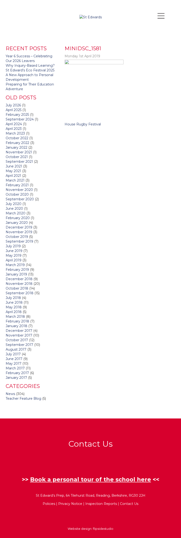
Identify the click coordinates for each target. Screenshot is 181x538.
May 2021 (13, 171)
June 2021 (14, 166)
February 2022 (17, 143)
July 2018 (13, 298)
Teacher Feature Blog (23, 398)
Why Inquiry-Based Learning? (30, 65)
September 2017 (19, 345)
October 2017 (17, 340)
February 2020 (18, 218)
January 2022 (16, 147)
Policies (49, 504)
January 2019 (16, 274)
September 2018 (19, 293)
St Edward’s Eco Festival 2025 (30, 70)
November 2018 (19, 284)
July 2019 (13, 246)
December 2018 (19, 279)
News (10, 394)
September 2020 (20, 199)
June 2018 (14, 302)
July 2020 (13, 204)
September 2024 (20, 119)
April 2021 (13, 176)
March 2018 (15, 316)
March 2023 (15, 133)
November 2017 (19, 335)
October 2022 (17, 138)
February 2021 (17, 185)
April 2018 (14, 312)
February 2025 (17, 114)
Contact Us (129, 504)
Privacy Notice (70, 504)
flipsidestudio (103, 528)
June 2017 (14, 359)
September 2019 (19, 241)
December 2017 (19, 331)
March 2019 (15, 265)
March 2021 (15, 180)
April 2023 (14, 129)
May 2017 (13, 363)
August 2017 (16, 349)
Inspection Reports (101, 504)
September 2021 (19, 161)
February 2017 (17, 373)
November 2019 (19, 232)
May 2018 (14, 307)
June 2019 (14, 251)
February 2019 (17, 269)
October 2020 (17, 194)
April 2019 (13, 260)
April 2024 (14, 124)
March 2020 (15, 213)
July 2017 (13, 354)
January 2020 (17, 223)
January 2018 (16, 326)
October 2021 (17, 157)
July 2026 (13, 105)
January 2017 (16, 377)
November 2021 (19, 152)
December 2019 (19, 227)
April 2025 (13, 110)
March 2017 (15, 368)
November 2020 (19, 190)
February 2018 (17, 321)
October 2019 (17, 237)
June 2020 (14, 208)
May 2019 (13, 255)
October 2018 (17, 288)
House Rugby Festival (83, 124)
